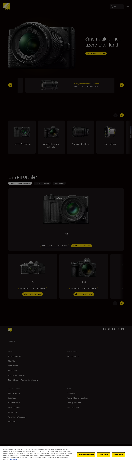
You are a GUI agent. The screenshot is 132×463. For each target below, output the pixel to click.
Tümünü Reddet (103, 454)
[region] (66, 454)
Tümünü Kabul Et (118, 454)
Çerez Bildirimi (13, 459)
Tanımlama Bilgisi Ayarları (86, 454)
